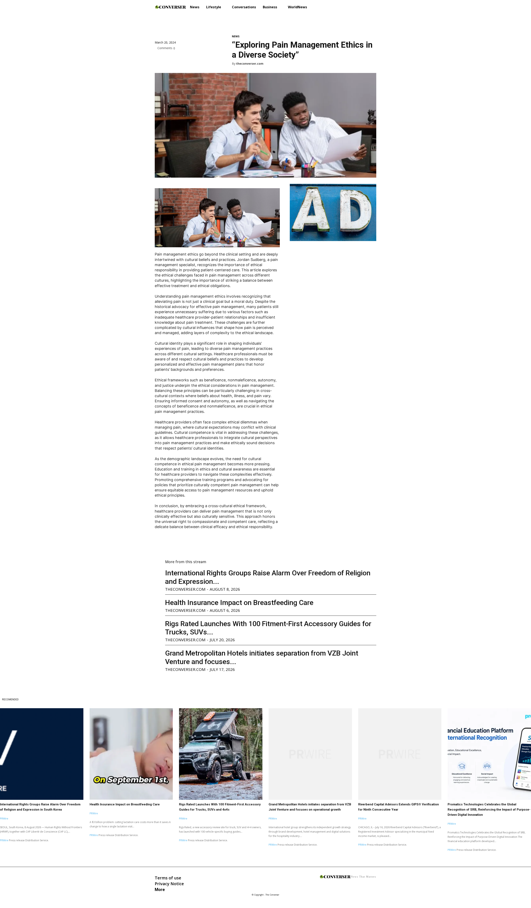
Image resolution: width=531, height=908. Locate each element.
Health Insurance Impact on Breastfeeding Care (239, 602)
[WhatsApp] (187, 57)
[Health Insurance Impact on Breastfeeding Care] (131, 754)
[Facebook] (159, 57)
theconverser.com (249, 63)
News (235, 36)
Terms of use (168, 878)
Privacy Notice (169, 883)
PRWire (4, 818)
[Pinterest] (178, 57)
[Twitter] (168, 57)
